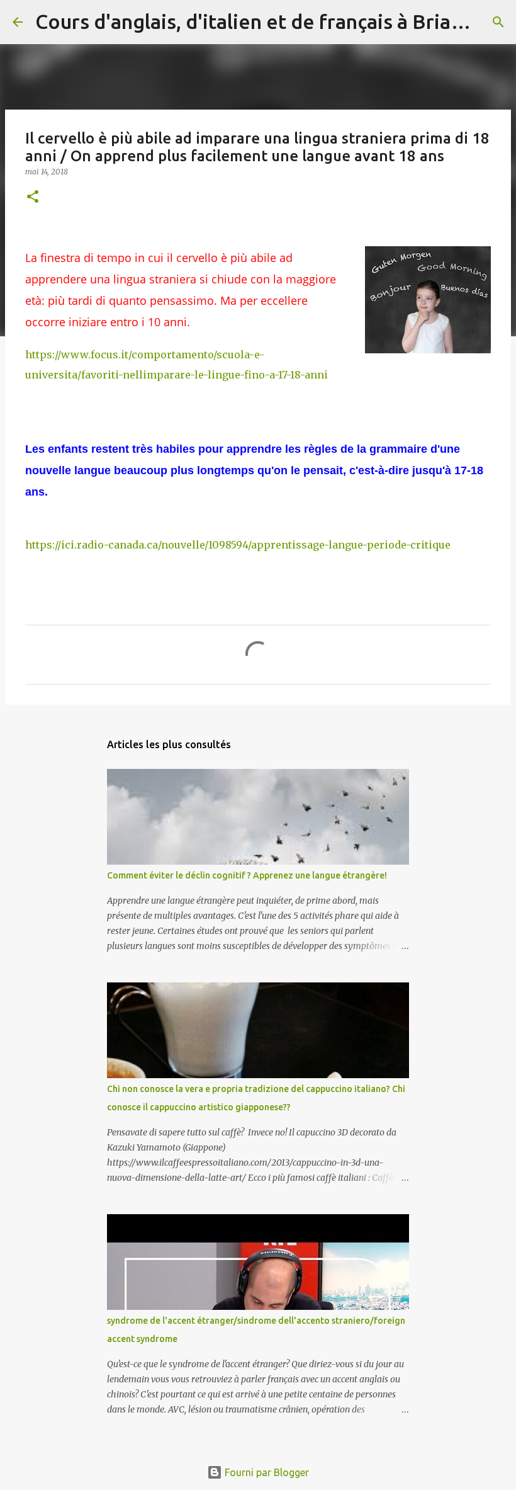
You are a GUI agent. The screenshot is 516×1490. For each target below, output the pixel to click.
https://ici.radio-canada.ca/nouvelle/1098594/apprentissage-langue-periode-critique (238, 544)
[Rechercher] (498, 22)
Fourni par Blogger (265, 1472)
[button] (32, 197)
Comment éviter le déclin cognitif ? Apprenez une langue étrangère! (247, 875)
